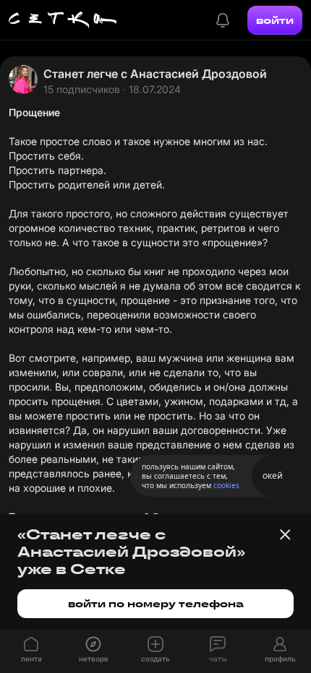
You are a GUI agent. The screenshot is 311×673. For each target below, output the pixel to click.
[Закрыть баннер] (285, 534)
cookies (226, 485)
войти (275, 20)
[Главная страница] (63, 20)
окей (273, 475)
